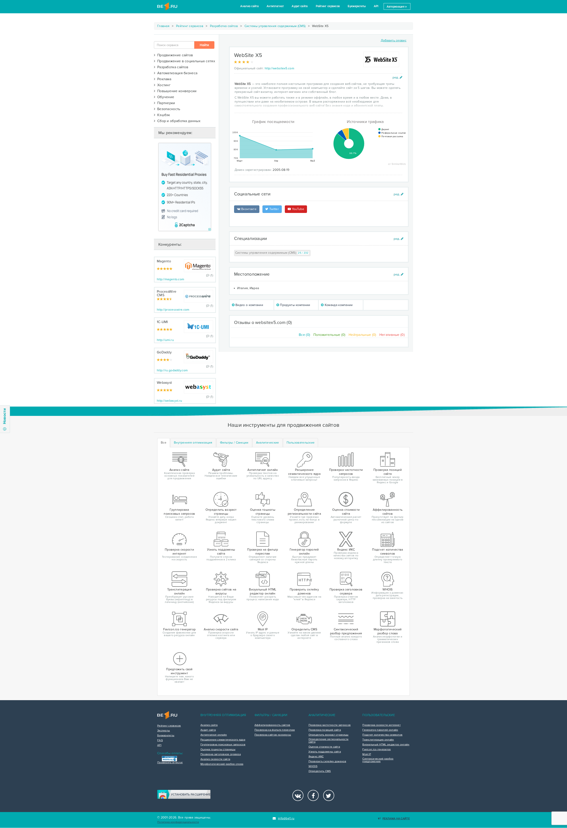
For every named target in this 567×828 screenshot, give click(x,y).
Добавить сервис (394, 40)
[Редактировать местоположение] (399, 274)
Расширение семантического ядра (222, 739)
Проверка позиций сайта (325, 730)
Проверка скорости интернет (381, 725)
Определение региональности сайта (329, 740)
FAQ (160, 740)
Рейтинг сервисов (328, 6)
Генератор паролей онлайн (380, 730)
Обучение (164, 97)
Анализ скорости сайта (215, 759)
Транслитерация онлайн (378, 739)
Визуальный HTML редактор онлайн (385, 744)
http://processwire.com (173, 310)
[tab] (193, 442)
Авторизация (396, 6)
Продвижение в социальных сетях (185, 61)
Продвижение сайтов (174, 55)
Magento (164, 261)
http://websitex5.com (279, 68)
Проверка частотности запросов (330, 725)
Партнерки (165, 103)
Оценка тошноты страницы (217, 749)
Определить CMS (320, 771)
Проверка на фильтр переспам (274, 730)
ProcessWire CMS (166, 293)
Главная (163, 26)
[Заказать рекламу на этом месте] (209, 229)
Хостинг (163, 85)
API (376, 6)
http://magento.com (170, 279)
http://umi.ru (165, 340)
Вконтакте (248, 209)
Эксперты (163, 730)
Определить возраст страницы (329, 735)
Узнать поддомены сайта (325, 751)
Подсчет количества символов (382, 735)
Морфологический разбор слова (221, 764)
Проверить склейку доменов (327, 761)
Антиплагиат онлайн (213, 735)
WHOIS (313, 766)
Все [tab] (163, 442)
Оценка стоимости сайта (324, 747)
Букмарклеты (357, 6)
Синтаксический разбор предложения (377, 760)
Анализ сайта (249, 6)
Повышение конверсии (175, 91)
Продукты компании (294, 305)
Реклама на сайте (396, 818)
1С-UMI (162, 322)
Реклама (163, 79)
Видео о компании (249, 305)
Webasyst (164, 382)
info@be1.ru (286, 818)
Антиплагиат (275, 6)
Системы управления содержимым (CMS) (275, 26)
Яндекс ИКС (316, 756)
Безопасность (167, 109)
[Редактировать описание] (397, 77)
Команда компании (338, 305)
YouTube (297, 209)
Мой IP (366, 754)
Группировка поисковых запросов (222, 744)
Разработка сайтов (224, 26)
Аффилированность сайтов (272, 725)
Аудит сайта (300, 6)
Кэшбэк (162, 115)
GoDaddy (164, 352)
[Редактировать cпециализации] (399, 238)
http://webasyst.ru (169, 401)
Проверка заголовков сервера (220, 754)
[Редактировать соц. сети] (399, 194)
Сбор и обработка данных (177, 121)
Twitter (273, 209)
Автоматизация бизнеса (176, 73)
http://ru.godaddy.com (172, 370)
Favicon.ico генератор (376, 749)
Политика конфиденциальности (178, 822)
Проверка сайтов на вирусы (272, 735)
